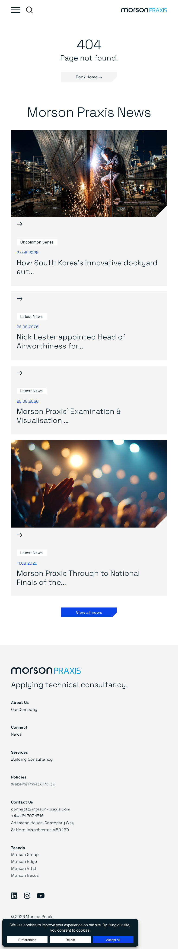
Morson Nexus (25, 875)
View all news (89, 612)
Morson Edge (24, 861)
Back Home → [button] (89, 76)
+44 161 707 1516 (27, 815)
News (16, 734)
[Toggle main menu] (15, 10)
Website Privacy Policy (33, 784)
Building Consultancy (32, 759)
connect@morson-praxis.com (40, 809)
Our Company (24, 709)
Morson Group (25, 854)
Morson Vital (23, 868)
